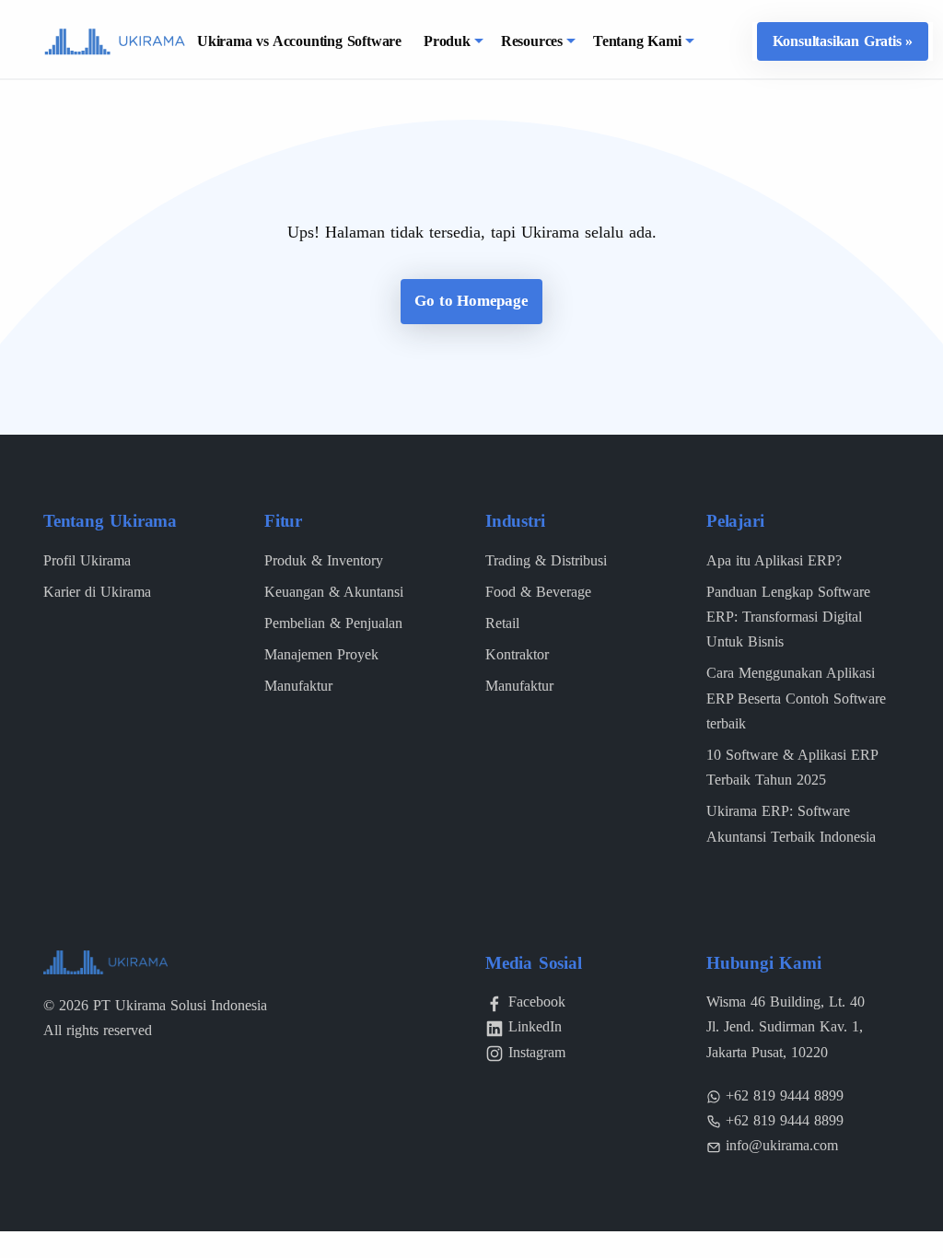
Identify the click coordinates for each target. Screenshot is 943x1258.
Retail (502, 623)
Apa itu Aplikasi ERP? (774, 560)
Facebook (536, 1001)
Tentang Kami (637, 41)
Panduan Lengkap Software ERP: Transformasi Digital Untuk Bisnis (788, 616)
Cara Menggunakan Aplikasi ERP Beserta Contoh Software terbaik (796, 697)
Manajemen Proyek (321, 654)
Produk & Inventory (323, 560)
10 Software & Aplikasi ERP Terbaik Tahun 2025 (792, 767)
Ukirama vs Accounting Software (299, 41)
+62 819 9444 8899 (785, 1095)
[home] (114, 40)
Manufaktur (298, 685)
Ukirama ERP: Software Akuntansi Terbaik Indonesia (791, 823)
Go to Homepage (471, 300)
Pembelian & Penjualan (333, 623)
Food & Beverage (538, 592)
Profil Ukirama (87, 560)
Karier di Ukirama (97, 592)
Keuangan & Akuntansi (333, 592)
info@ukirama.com (782, 1145)
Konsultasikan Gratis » (843, 41)
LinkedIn (535, 1026)
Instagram (536, 1052)
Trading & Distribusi (546, 560)
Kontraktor (517, 654)
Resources (532, 41)
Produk (447, 41)
